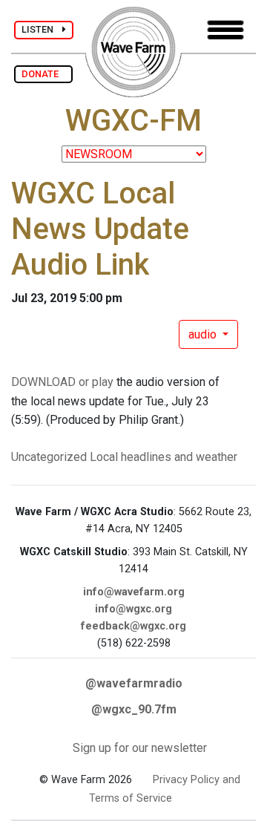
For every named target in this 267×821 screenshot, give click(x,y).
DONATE (43, 73)
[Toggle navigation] (225, 30)
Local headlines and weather (163, 457)
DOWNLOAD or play (62, 382)
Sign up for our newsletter (140, 748)
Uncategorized (49, 457)
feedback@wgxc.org (133, 626)
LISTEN (42, 29)
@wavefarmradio (133, 683)
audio (204, 334)
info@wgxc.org (133, 609)
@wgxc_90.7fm (134, 709)
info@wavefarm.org (134, 592)
